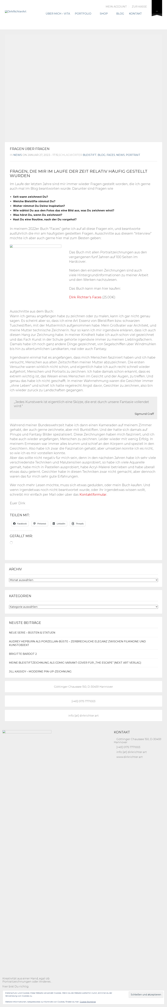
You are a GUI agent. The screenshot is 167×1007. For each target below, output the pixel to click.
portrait (133, 155)
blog (102, 155)
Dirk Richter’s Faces (85, 297)
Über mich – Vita (58, 13)
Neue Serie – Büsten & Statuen (32, 632)
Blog (120, 13)
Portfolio (83, 13)
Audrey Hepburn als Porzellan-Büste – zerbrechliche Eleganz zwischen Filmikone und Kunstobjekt (77, 643)
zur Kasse (139, 6)
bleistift (90, 155)
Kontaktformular (92, 494)
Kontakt (135, 13)
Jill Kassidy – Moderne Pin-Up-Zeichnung (40, 671)
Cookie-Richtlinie (88, 1001)
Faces (111, 155)
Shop (104, 13)
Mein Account (116, 6)
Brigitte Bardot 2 (23, 653)
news (17, 155)
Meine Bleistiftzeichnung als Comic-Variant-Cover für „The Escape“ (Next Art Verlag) (75, 662)
